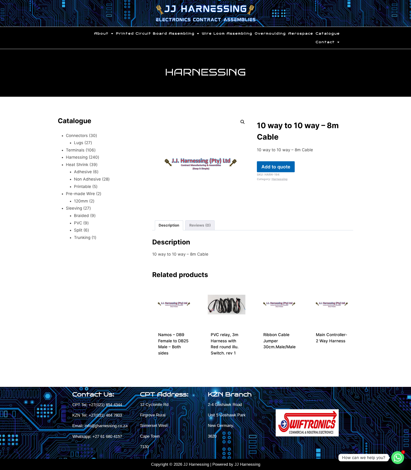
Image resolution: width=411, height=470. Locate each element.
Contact (325, 42)
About (101, 33)
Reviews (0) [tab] (200, 225)
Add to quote (275, 167)
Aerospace (300, 33)
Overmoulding (270, 33)
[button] (104, 33)
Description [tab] (169, 225)
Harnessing (205, 72)
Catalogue (328, 33)
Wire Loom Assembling (227, 33)
